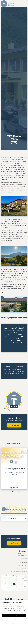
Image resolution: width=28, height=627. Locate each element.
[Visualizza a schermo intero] (25, 582)
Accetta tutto (14, 615)
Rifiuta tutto (14, 623)
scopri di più (14, 488)
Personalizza (14, 619)
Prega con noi (14, 425)
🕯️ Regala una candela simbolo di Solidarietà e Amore (14, 469)
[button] (12, 491)
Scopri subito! (14, 543)
